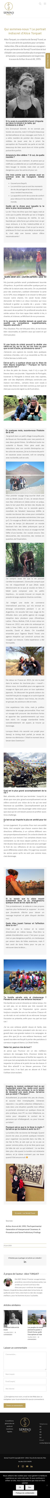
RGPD (30, 1461)
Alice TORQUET (31, 1274)
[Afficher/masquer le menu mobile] (45, 3)
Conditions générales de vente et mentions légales (9, 1426)
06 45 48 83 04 (40, 1432)
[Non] (47, 1485)
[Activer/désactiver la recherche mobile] (40, 3)
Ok (20, 1487)
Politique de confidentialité (25, 1493)
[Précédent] (5, 1325)
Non (29, 1487)
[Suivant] (44, 1325)
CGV (25, 1461)
